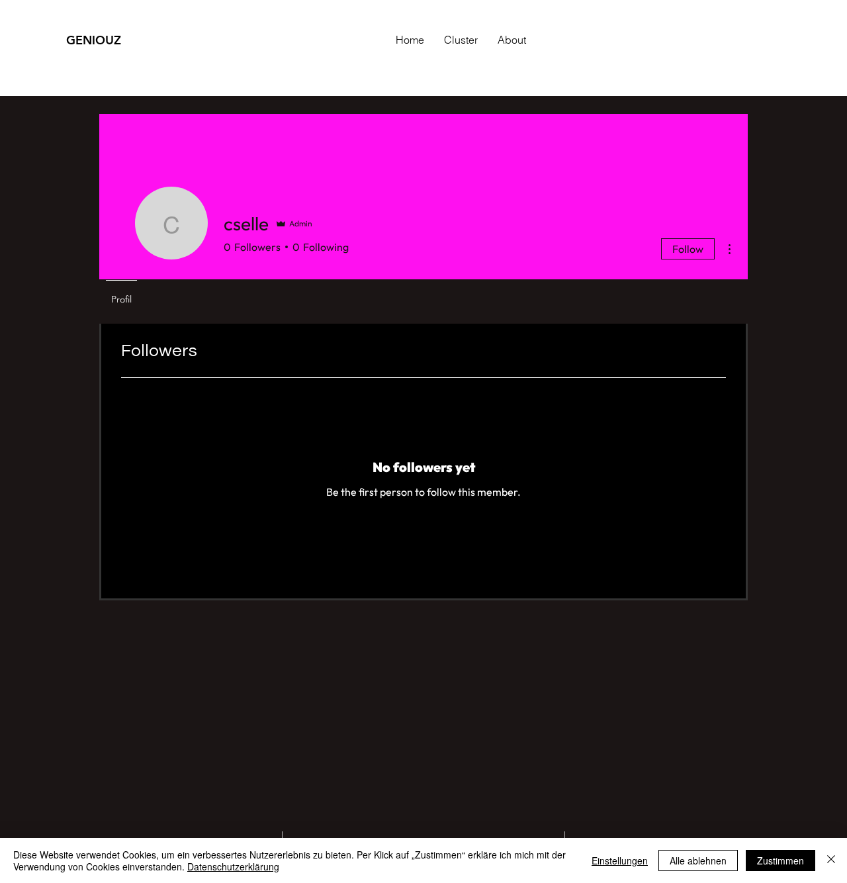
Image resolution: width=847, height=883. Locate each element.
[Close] (831, 860)
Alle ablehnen (698, 860)
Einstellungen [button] (620, 860)
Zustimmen (780, 860)
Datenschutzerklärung (233, 866)
